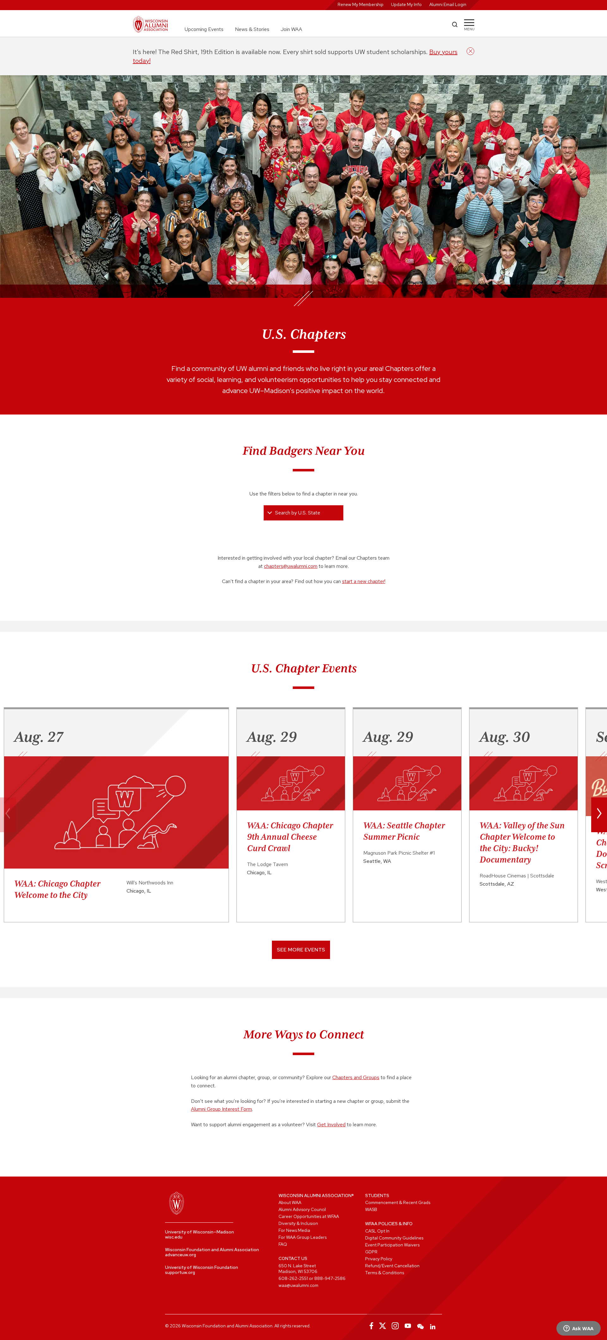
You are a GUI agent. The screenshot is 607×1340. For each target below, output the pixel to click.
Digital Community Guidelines (394, 1238)
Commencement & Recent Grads (397, 1202)
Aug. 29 (272, 736)
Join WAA (291, 29)
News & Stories (252, 29)
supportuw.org (180, 1272)
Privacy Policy (378, 1259)
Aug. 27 (38, 736)
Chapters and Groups (355, 1077)
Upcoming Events (204, 29)
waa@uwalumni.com (298, 1285)
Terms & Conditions (384, 1272)
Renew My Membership (360, 4)
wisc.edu (173, 1237)
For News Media (294, 1230)
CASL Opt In (377, 1231)
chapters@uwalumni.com (290, 566)
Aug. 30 (505, 736)
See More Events (301, 949)
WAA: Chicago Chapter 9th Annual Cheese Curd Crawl (290, 836)
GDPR (371, 1252)
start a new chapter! (363, 581)
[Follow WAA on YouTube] (408, 1326)
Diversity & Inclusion (298, 1223)
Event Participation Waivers (392, 1245)
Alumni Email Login (447, 4)
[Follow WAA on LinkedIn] (433, 1326)
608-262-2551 (293, 1278)
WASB (371, 1209)
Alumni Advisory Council (302, 1209)
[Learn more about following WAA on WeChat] (420, 1326)
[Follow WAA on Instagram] (395, 1326)
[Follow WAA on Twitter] (382, 1326)
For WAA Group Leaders (303, 1237)
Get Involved (331, 1124)
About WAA (290, 1202)
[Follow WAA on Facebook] (370, 1326)
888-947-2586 (330, 1278)
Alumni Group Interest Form (221, 1109)
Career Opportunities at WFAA (309, 1216)
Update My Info (406, 4)
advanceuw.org (180, 1254)
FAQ (283, 1244)
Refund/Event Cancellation (392, 1266)
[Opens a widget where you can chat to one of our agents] (578, 1329)
